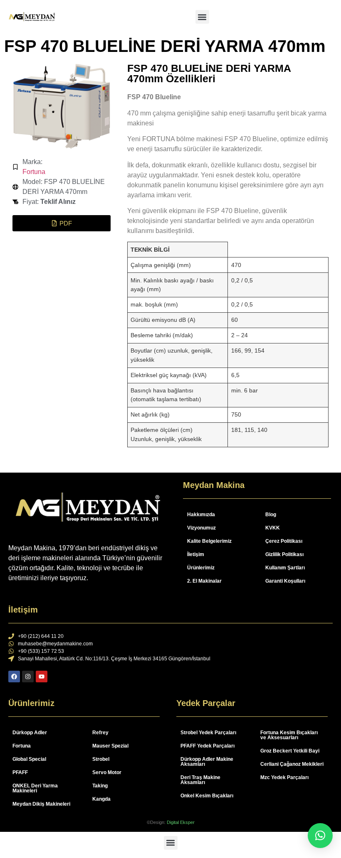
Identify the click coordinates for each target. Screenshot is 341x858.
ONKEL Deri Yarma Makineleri (35, 788)
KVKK (272, 528)
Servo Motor (106, 772)
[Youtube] (41, 676)
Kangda (101, 799)
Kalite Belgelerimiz (209, 541)
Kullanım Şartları (285, 568)
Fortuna (33, 171)
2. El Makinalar (204, 581)
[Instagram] (28, 676)
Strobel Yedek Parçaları (208, 732)
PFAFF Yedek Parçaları (207, 746)
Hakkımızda (201, 514)
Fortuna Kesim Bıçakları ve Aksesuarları (289, 735)
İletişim (195, 554)
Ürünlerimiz (201, 568)
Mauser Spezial (110, 746)
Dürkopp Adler (29, 732)
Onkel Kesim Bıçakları (206, 796)
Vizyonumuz (201, 528)
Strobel (100, 759)
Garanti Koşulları (285, 581)
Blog (270, 514)
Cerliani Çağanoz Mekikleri (292, 764)
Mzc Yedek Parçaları (284, 777)
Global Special (29, 759)
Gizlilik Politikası (284, 554)
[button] (202, 17)
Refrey (100, 732)
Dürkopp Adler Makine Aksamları (206, 761)
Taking (100, 786)
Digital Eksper (181, 822)
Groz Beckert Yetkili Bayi (289, 751)
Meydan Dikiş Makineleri (41, 804)
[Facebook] (14, 676)
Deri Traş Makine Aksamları (200, 780)
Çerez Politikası (283, 541)
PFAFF (20, 772)
